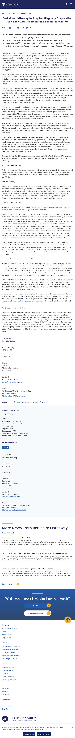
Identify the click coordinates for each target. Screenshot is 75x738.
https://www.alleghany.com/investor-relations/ (26, 301)
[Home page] (10, 4)
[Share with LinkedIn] (9, 27)
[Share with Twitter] (14, 27)
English (5, 447)
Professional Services (21, 402)
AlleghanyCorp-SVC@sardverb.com (14, 396)
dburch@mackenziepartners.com (13, 382)
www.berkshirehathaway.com (19, 424)
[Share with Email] (22, 27)
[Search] (66, 4)
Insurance (34, 402)
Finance (42, 402)
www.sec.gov (31, 299)
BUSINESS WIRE (29, 53)
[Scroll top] (67, 620)
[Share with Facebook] (18, 27)
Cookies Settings (29, 734)
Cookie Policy (38, 729)
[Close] (72, 728)
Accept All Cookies (44, 734)
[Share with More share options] (31, 27)
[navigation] (71, 4)
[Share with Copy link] (27, 27)
